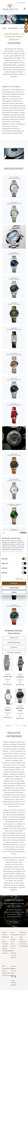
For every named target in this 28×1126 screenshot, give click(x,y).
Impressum (22, 934)
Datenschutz (22, 932)
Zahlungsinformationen (8, 975)
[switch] (24, 563)
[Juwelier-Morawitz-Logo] (10, 5)
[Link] (26, 19)
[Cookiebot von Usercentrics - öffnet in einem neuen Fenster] (20, 533)
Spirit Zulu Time (20, 709)
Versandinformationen (8, 968)
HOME (4, 28)
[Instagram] (15, 976)
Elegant (8, 710)
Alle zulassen (14, 583)
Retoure (4, 971)
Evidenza (20, 677)
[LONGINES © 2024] (14, 175)
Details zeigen (19, 578)
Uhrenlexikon (22, 944)
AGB (3, 966)
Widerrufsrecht (6, 973)
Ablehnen (14, 592)
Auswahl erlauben (14, 587)
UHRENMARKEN (12, 28)
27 (22, 725)
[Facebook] (12, 976)
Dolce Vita (8, 676)
